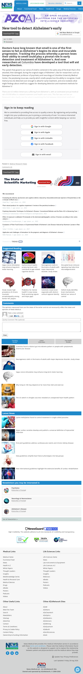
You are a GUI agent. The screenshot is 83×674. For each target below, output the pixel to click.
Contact (6, 624)
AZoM (45, 607)
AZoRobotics (47, 618)
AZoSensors (47, 621)
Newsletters (7, 615)
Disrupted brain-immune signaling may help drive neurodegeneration (70, 267)
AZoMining (47, 624)
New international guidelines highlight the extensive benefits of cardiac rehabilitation (47, 469)
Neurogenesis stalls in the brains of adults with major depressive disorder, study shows (50, 268)
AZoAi (45, 635)
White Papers (8, 568)
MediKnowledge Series (11, 577)
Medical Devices (9, 582)
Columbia (28, 62)
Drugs (5, 585)
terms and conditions (38, 646)
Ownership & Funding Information (15, 635)
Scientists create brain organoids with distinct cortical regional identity (50, 292)
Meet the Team (8, 610)
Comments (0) (7, 167)
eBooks (5, 588)
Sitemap (6, 618)
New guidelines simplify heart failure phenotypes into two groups (40, 456)
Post (5, 335)
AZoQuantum (48, 627)
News (5, 563)
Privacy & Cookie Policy (11, 629)
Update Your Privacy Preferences (66, 657)
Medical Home (21, 3)
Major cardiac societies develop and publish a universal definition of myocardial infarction (45, 431)
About (5, 607)
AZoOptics (46, 615)
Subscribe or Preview (18, 490)
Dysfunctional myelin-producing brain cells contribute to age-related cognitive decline (31, 268)
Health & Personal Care (11, 579)
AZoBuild (46, 629)
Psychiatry (15, 488)
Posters (5, 591)
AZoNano (46, 610)
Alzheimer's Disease (19, 509)
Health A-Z (7, 565)
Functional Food (8, 560)
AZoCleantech (48, 612)
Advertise (6, 621)
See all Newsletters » (10, 519)
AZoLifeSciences (49, 632)
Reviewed (9, 42)
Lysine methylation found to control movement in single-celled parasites (42, 417)
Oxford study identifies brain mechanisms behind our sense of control (69, 293)
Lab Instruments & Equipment (54, 563)
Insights (6, 574)
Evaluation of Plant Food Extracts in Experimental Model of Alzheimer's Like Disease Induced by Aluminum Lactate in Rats (41, 224)
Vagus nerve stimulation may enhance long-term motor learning (11, 267)
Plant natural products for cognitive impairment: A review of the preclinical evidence (29, 205)
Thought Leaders (9, 571)
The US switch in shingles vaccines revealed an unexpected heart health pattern (45, 398)
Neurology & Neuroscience (21, 498)
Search (5, 612)
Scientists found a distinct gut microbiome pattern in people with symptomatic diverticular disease (44, 347)
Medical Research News (18, 164)
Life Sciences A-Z (49, 565)
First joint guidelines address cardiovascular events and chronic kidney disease (44, 443)
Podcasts (6, 594)
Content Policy (8, 632)
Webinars (46, 577)
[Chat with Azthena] (77, 669)
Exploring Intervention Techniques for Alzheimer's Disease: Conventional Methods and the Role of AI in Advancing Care (40, 211)
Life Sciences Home (37, 3)
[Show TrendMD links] (79, 241)
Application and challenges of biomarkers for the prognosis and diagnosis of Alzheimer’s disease (33, 232)
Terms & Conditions (10, 627)
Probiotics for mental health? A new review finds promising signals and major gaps (30, 293)
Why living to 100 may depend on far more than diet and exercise (39, 385)
